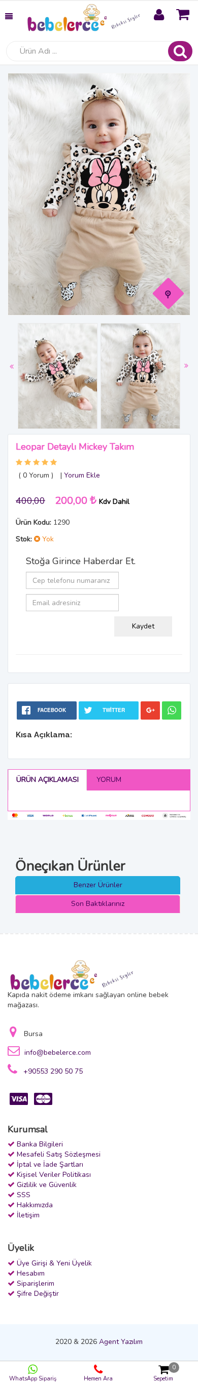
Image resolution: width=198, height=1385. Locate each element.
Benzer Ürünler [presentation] (98, 885)
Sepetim (164, 1373)
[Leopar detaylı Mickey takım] (168, 294)
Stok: (24, 539)
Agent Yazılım (121, 1342)
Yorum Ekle (82, 475)
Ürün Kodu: (33, 522)
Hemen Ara (98, 1378)
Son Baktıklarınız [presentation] (97, 903)
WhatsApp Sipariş (32, 1378)
